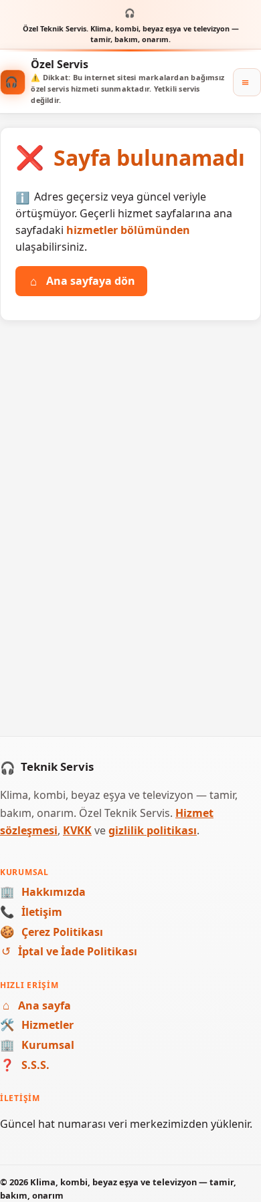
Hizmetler (37, 1024)
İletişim (31, 912)
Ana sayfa (37, 1005)
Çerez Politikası (51, 932)
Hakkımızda (43, 891)
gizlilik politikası (152, 830)
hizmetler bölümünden (128, 230)
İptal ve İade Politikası (69, 951)
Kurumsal (37, 1045)
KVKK (77, 830)
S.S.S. (25, 1065)
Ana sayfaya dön (82, 280)
